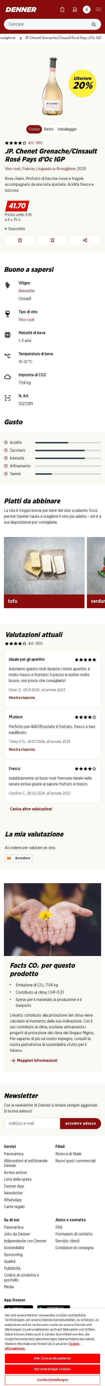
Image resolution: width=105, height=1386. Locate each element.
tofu (12, 601)
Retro (48, 129)
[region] (52, 1347)
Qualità (9, 1262)
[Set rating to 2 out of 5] (11, 143)
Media (9, 1287)
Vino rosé (13, 169)
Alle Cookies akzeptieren (52, 1358)
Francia (28, 169)
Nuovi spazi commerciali (75, 1161)
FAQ (59, 1227)
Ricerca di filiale (68, 1154)
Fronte (34, 129)
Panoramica (13, 1154)
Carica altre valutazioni (31, 809)
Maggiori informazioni (37, 1061)
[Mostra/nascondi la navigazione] (98, 9)
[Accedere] (87, 9)
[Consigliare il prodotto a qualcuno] (85, 240)
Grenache (26, 291)
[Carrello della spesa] (75, 9)
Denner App (14, 1186)
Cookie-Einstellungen (52, 1380)
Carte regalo (14, 1207)
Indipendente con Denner (25, 1241)
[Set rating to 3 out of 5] (16, 143)
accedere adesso (80, 1123)
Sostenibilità (14, 1248)
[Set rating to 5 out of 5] (24, 143)
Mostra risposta (22, 698)
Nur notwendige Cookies (52, 1369)
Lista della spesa (18, 1179)
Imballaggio (67, 129)
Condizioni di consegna (74, 1248)
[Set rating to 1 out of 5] (7, 143)
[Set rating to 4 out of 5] (20, 143)
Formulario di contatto (74, 1234)
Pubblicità (12, 1268)
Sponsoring (13, 1255)
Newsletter (13, 1193)
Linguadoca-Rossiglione (55, 169)
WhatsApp (13, 1200)
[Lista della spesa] (62, 9)
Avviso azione (15, 1173)
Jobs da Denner (17, 1234)
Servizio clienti (67, 1241)
